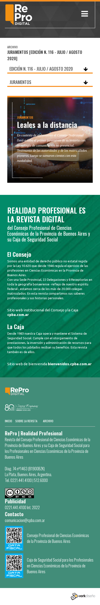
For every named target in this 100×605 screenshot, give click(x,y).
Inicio (8, 421)
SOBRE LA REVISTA (26, 421)
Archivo (48, 421)
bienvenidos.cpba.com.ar (70, 364)
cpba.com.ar (18, 315)
